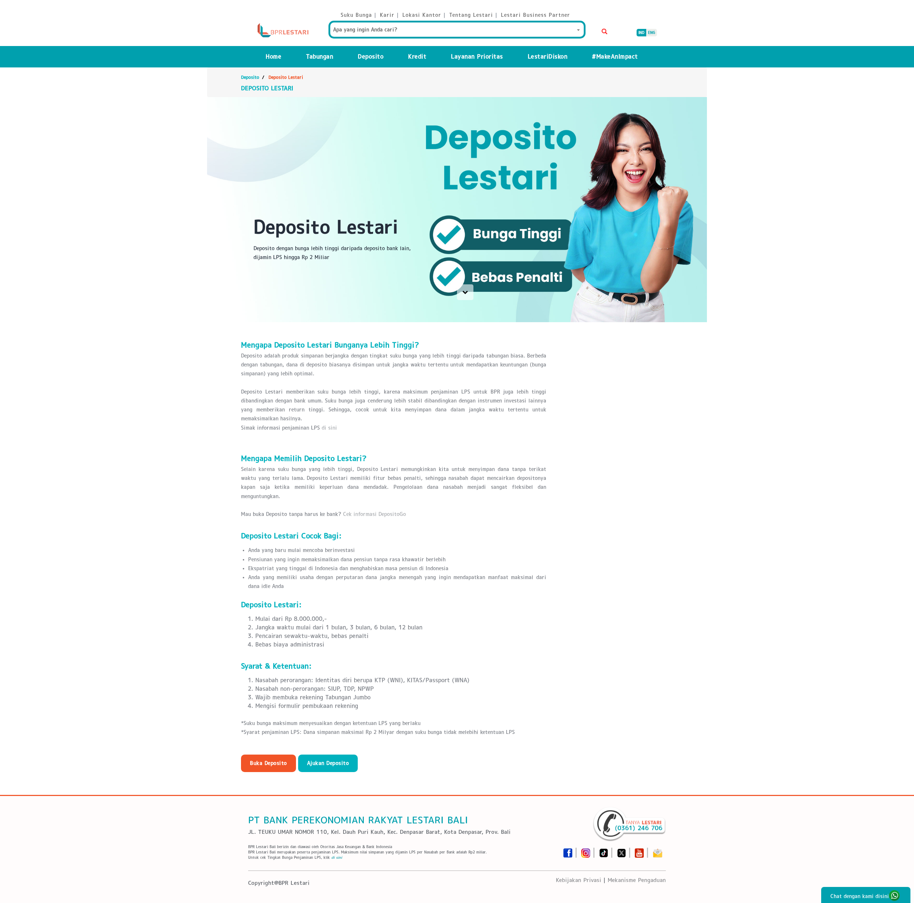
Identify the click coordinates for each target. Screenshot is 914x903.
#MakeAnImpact (615, 57)
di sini (329, 428)
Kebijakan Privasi (578, 880)
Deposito (370, 57)
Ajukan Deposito (328, 763)
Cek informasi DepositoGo (374, 514)
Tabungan (319, 57)
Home (273, 57)
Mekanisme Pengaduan (637, 880)
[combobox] (457, 30)
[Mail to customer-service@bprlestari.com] (658, 850)
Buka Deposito (268, 763)
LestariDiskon (548, 57)
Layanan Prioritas (477, 57)
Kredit (417, 57)
